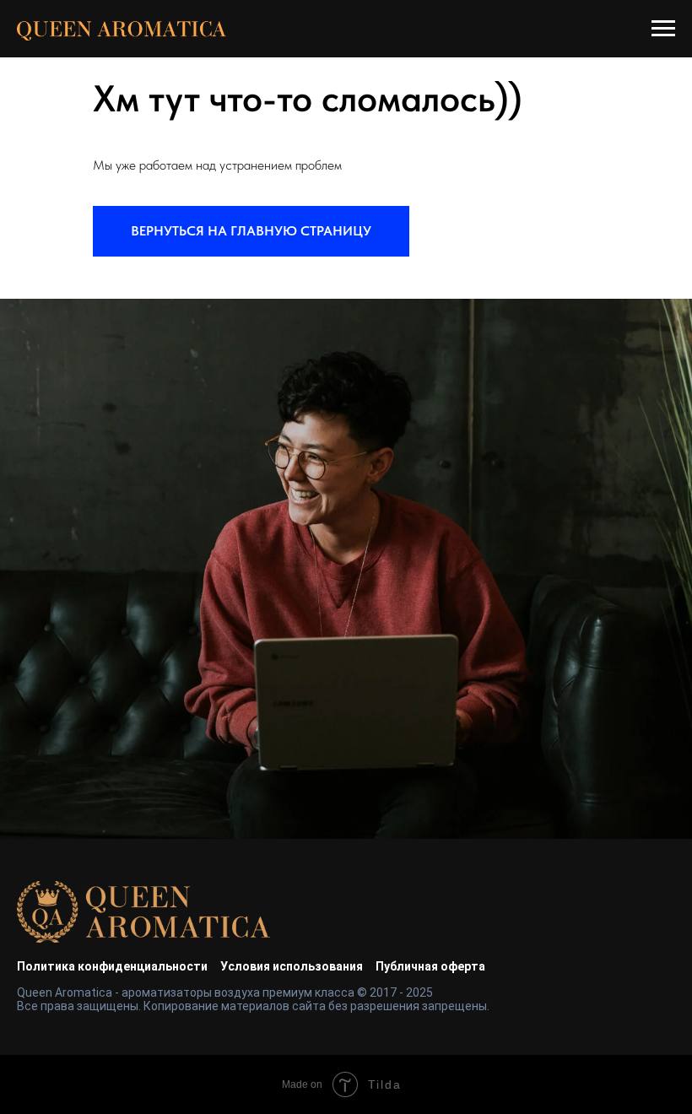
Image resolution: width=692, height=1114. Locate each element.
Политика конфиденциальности (112, 966)
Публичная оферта (430, 966)
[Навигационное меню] (663, 28)
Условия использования (291, 966)
